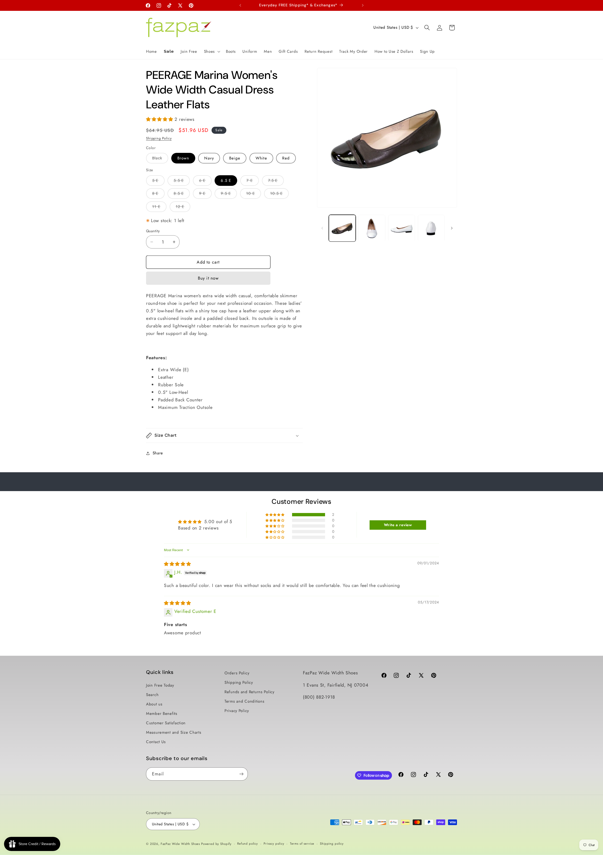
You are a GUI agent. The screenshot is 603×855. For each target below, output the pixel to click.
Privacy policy (274, 843)
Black (160, 159)
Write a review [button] (398, 524)
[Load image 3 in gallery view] (372, 228)
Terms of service (302, 843)
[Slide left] (322, 228)
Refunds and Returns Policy (249, 692)
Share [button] (158, 453)
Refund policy (247, 843)
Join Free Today (160, 685)
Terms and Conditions (244, 701)
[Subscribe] (241, 774)
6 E (205, 181)
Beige (234, 158)
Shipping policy (332, 843)
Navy (209, 158)
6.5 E (226, 180)
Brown (183, 158)
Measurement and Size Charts (173, 732)
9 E (205, 194)
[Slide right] (452, 228)
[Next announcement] (363, 5)
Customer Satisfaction (166, 723)
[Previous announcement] (240, 5)
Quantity (153, 231)
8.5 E (182, 194)
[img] (177, 564)
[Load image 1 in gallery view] (342, 228)
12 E (183, 208)
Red (286, 158)
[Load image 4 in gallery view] (401, 228)
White (261, 158)
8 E (158, 194)
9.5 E (229, 194)
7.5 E (276, 181)
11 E (159, 208)
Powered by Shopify (216, 844)
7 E (252, 181)
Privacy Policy (236, 710)
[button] (211, 51)
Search (152, 694)
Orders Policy (236, 673)
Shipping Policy (159, 138)
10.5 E (279, 194)
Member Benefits (161, 713)
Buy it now (208, 278)
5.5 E (182, 181)
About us (154, 704)
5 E (158, 181)
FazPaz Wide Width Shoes (180, 844)
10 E (253, 194)
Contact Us (156, 742)
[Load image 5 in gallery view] (431, 228)
